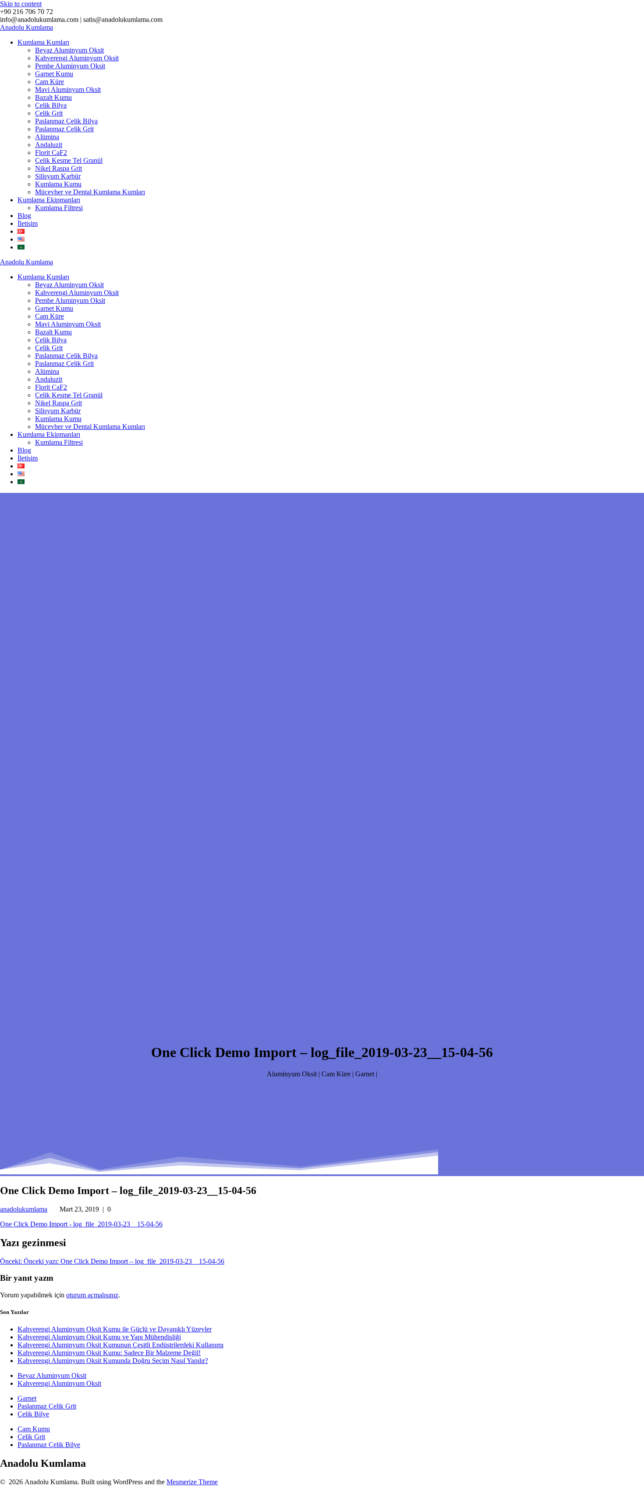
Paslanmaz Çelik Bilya (66, 121)
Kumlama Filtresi (59, 207)
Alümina (47, 137)
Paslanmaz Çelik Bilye (49, 1444)
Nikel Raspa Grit (58, 168)
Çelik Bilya (51, 105)
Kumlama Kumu (58, 184)
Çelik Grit (49, 113)
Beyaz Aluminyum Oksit (69, 50)
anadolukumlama (23, 1209)
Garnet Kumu (54, 73)
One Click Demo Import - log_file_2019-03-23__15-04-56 (81, 1224)
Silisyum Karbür (58, 176)
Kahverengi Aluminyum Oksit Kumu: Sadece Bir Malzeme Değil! (109, 1352)
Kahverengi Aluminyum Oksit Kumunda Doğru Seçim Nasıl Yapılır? (113, 1360)
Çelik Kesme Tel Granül (69, 160)
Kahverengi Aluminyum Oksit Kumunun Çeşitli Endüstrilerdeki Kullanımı (120, 1345)
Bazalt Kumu (53, 97)
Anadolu (26, 27)
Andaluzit (48, 144)
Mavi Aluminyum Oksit (68, 89)
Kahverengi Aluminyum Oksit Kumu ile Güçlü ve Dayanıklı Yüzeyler (115, 1329)
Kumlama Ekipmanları (49, 200)
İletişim (28, 223)
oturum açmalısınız (92, 1295)
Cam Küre (49, 81)
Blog (24, 215)
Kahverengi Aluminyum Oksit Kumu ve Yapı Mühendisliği (99, 1337)
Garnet (27, 1398)
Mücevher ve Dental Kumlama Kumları (90, 192)
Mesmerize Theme (192, 1482)
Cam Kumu (34, 1429)
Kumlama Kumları (43, 42)
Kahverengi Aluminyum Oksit (77, 58)
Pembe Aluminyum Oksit (70, 66)
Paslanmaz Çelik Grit (64, 129)
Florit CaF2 (51, 152)
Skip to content (21, 3)
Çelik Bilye (33, 1414)
